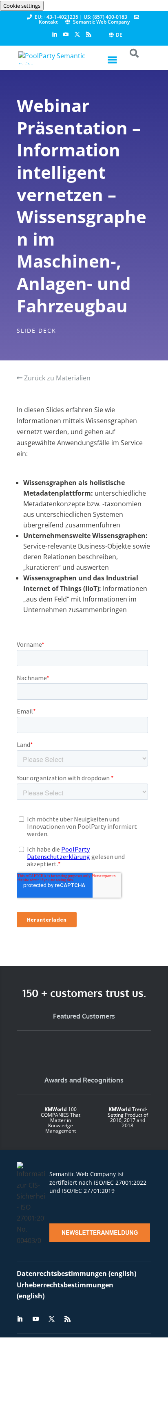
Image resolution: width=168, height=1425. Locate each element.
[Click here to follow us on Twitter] (77, 34)
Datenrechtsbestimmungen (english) (76, 1273)
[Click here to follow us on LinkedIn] (54, 34)
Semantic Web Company (101, 21)
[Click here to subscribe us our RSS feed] (88, 34)
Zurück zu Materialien (56, 377)
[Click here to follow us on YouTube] (66, 34)
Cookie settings (21, 5)
